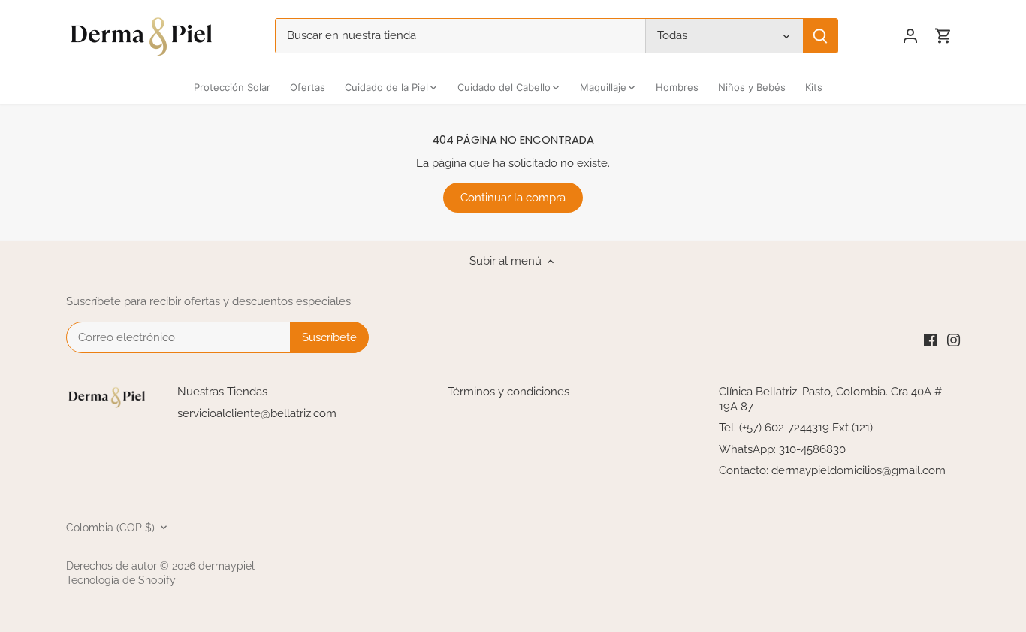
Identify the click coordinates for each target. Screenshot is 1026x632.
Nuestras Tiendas (222, 391)
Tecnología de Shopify (121, 580)
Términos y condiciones (508, 391)
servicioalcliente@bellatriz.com (256, 413)
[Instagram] (953, 340)
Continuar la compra (513, 197)
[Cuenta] (910, 35)
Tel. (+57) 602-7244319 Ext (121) (796, 427)
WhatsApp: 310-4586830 (782, 449)
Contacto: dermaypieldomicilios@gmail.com (832, 470)
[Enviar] (821, 36)
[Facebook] (930, 340)
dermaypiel (226, 566)
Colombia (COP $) (110, 528)
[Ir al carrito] (943, 35)
